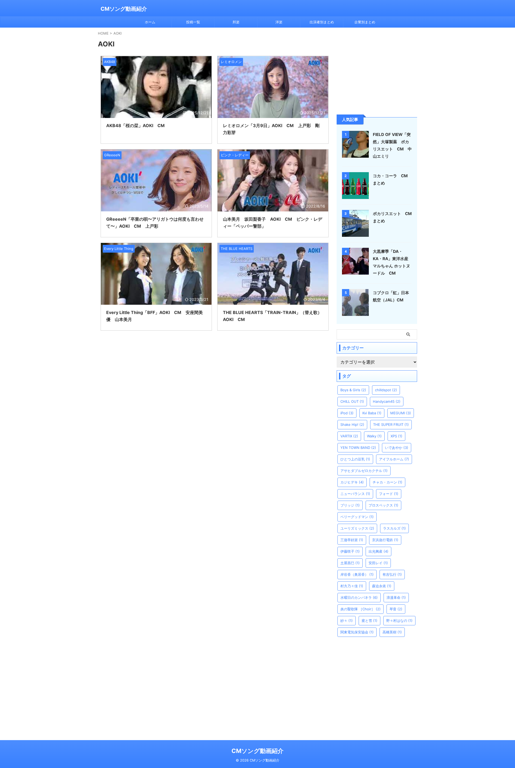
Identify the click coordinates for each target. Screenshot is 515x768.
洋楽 (278, 22)
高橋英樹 (392, 632)
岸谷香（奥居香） (357, 574)
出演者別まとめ (322, 22)
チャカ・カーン (387, 482)
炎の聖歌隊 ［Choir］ (360, 609)
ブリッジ (350, 505)
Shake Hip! (352, 424)
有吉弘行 (392, 574)
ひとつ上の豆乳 (355, 459)
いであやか (396, 447)
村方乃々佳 (351, 586)
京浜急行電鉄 (385, 540)
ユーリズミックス (357, 528)
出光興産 (378, 551)
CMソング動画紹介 (124, 9)
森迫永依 (381, 586)
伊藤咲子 (350, 551)
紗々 (346, 620)
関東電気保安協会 (357, 632)
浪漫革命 (396, 597)
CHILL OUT (352, 401)
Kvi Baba (371, 413)
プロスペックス (383, 505)
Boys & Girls (353, 390)
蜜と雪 (369, 620)
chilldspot (386, 390)
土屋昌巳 (350, 563)
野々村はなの (399, 620)
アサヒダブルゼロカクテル (364, 470)
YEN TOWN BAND (358, 447)
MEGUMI (400, 413)
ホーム (150, 22)
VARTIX (349, 436)
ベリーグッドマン (357, 517)
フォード (388, 494)
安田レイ (378, 563)
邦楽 (236, 22)
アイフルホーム (394, 459)
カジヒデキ (352, 482)
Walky (374, 436)
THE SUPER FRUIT (391, 424)
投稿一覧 (193, 22)
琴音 (395, 609)
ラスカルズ (394, 528)
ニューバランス (355, 494)
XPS (396, 436)
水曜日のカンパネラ (359, 597)
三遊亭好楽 (351, 540)
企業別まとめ (364, 22)
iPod (347, 413)
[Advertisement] (377, 70)
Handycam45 (386, 401)
